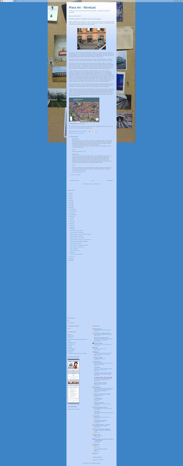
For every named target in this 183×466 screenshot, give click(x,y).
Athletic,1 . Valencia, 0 (98, 435)
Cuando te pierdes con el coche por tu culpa (102, 344)
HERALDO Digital (71, 344)
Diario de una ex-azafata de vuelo (101, 337)
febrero (71, 227)
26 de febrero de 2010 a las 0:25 (79, 172)
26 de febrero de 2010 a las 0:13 (79, 151)
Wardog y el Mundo (98, 357)
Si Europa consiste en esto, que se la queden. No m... (81, 239)
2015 (70, 198)
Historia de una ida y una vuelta (76, 230)
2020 (70, 193)
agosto (71, 216)
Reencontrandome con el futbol (76, 236)
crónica (74, 133)
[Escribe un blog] (93, 131)
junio (71, 220)
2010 (70, 207)
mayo (71, 221)
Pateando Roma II (73, 123)
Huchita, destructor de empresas (100, 384)
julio (71, 218)
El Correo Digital (71, 350)
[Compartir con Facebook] (96, 131)
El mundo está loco (98, 343)
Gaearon (96, 453)
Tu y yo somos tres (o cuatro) (100, 449)
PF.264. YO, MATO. (97, 399)
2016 (70, 196)
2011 (70, 205)
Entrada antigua (109, 180)
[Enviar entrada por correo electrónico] (89, 131)
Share (69, 328)
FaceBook (70, 347)
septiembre (72, 214)
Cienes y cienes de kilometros (76, 254)
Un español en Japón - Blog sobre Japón (103, 377)
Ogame (69, 340)
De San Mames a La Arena (75, 243)
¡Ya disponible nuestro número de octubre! (102, 403)
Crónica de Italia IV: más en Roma (77, 237)
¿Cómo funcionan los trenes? (100, 407)
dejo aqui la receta (98, 85)
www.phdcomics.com (73, 403)
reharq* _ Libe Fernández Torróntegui (102, 394)
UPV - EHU (70, 337)
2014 (70, 200)
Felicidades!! (72, 228)
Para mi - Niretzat (82, 7)
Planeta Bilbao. (97, 387)
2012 (70, 204)
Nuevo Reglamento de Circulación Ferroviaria (103, 408)
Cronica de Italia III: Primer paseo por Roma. (79, 245)
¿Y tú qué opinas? (97, 441)
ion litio (96, 347)
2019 (70, 194)
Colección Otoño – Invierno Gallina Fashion (102, 374)
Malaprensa (96, 351)
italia (78, 133)
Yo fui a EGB (97, 367)
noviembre (72, 211)
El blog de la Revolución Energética (102, 429)
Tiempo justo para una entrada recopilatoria (79, 241)
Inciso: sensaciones (74, 248)
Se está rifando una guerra (99, 421)
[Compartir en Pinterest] (97, 131)
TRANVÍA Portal (71, 336)
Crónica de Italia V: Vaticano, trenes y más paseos (80, 234)
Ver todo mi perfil (71, 322)
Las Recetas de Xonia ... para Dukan (102, 424)
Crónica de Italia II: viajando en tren (77, 246)
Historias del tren (98, 328)
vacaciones (82, 133)
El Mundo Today (97, 361)
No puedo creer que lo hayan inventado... (103, 373)
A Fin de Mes (97, 411)
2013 (70, 202)
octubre (72, 212)
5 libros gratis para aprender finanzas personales (103, 412)
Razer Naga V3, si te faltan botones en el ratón (103, 334)
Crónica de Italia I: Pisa (75, 250)
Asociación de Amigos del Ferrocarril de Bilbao (77, 353)
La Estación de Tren (72, 342)
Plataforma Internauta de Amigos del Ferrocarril (77, 339)
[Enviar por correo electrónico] (92, 131)
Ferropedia (70, 345)
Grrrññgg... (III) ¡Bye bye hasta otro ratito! (102, 417)
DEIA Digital (70, 351)
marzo (71, 225)
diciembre (72, 209)
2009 (70, 258)
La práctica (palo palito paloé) (100, 358)
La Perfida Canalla (98, 398)
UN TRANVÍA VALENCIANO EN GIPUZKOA (102, 330)
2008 (70, 260)
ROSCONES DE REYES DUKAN (100, 425)
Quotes (95, 450)
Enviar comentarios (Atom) (94, 183)
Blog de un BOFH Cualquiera (100, 382)
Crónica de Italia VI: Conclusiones (77, 232)
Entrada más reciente (74, 180)
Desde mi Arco (97, 434)
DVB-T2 (95, 445)
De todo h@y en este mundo (100, 420)
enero (71, 256)
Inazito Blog (96, 444)
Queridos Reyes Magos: (98, 395)
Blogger (98, 463)
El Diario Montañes (71, 348)
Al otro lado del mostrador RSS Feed (102, 333)
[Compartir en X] (94, 131)
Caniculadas (97, 416)
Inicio (93, 180)
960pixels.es (70, 334)
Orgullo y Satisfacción (99, 402)
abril (71, 223)
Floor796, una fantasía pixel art (100, 348)
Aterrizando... (72, 252)
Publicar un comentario (75, 174)
